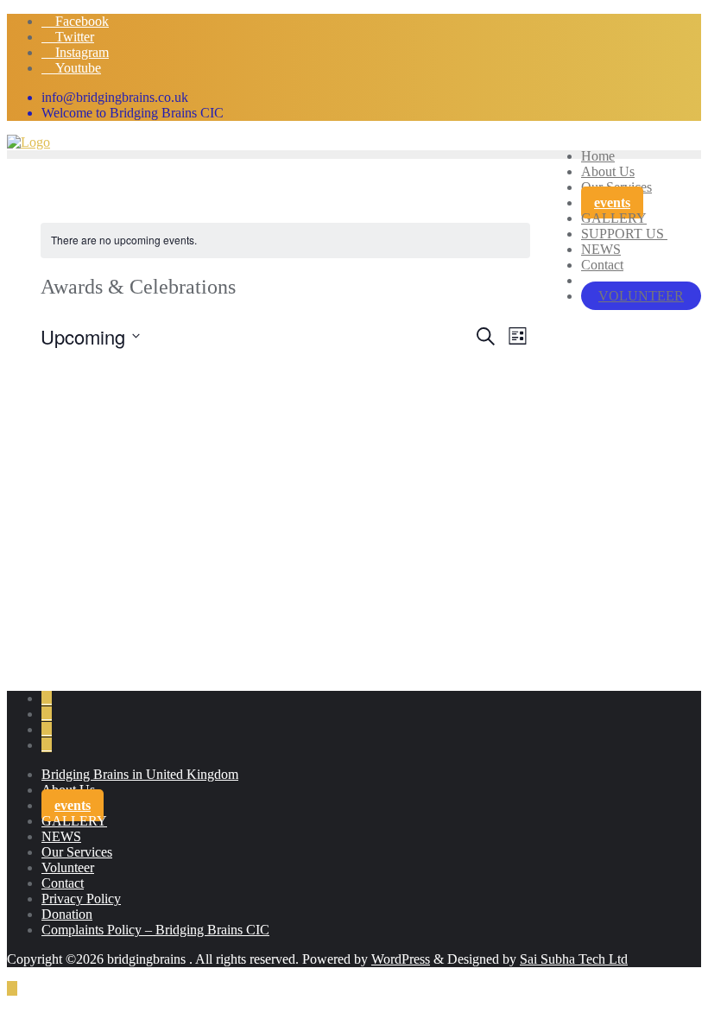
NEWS (61, 836)
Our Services (76, 852)
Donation (66, 914)
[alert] (285, 240)
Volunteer (67, 867)
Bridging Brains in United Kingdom (139, 774)
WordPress (400, 959)
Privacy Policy (81, 898)
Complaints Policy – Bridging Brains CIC (155, 929)
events (72, 805)
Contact (62, 883)
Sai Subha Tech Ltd (574, 959)
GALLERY (74, 820)
